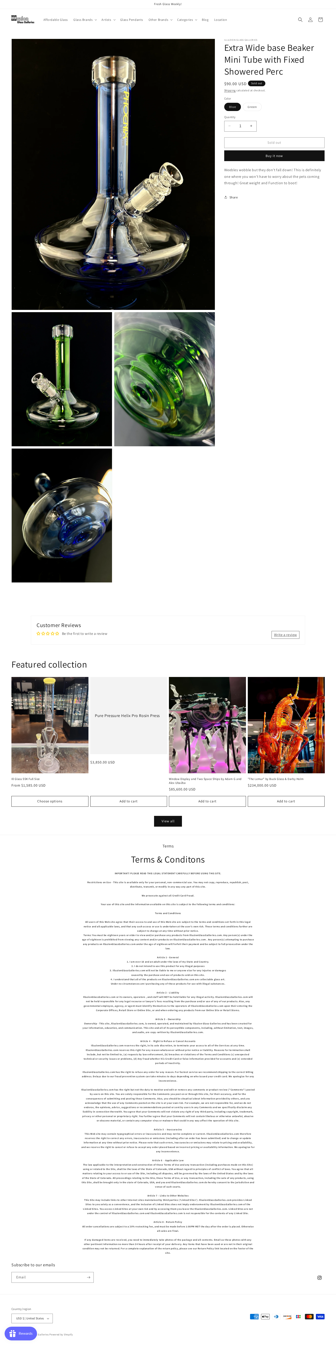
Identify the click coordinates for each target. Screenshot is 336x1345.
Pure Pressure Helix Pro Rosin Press (127, 715)
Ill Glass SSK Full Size (25, 779)
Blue (235, 107)
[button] (85, 19)
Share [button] (233, 197)
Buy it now (274, 155)
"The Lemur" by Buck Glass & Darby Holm (276, 779)
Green (255, 107)
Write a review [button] (285, 634)
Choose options (49, 801)
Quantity (230, 117)
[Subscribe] (88, 1277)
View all (168, 821)
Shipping (230, 90)
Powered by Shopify (61, 1334)
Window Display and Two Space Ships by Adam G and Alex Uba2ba (205, 781)
